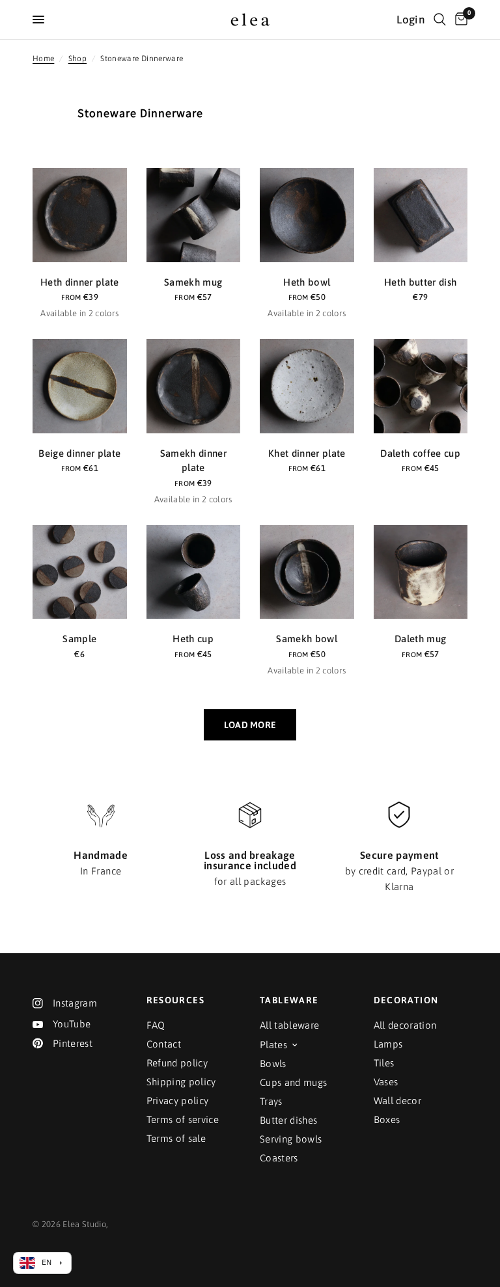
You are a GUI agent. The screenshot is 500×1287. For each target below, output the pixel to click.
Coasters (279, 1157)
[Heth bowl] (307, 215)
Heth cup (193, 638)
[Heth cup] (193, 572)
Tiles (384, 1062)
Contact (163, 1044)
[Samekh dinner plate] (193, 386)
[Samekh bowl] (307, 572)
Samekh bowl (306, 638)
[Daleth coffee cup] (421, 386)
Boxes (387, 1119)
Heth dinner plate (79, 282)
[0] (459, 19)
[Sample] (80, 572)
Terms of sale (176, 1138)
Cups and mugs (293, 1082)
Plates (273, 1044)
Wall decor (397, 1100)
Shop (77, 58)
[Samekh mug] (193, 215)
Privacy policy (177, 1100)
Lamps (388, 1044)
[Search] (440, 19)
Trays (271, 1101)
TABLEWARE (289, 1000)
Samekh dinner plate (193, 461)
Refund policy (177, 1062)
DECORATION (406, 1000)
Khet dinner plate (307, 453)
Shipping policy (181, 1081)
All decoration (405, 1025)
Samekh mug (193, 282)
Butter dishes (288, 1120)
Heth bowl (306, 282)
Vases (386, 1081)
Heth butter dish (420, 282)
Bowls (273, 1063)
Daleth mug (420, 638)
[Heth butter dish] (421, 215)
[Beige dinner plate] (80, 386)
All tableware (289, 1025)
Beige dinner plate (79, 453)
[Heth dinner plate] (80, 215)
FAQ (155, 1025)
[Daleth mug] (421, 572)
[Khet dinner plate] (307, 386)
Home (43, 58)
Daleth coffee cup (420, 453)
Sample (79, 638)
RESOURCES (175, 1000)
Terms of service (182, 1119)
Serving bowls (291, 1139)
